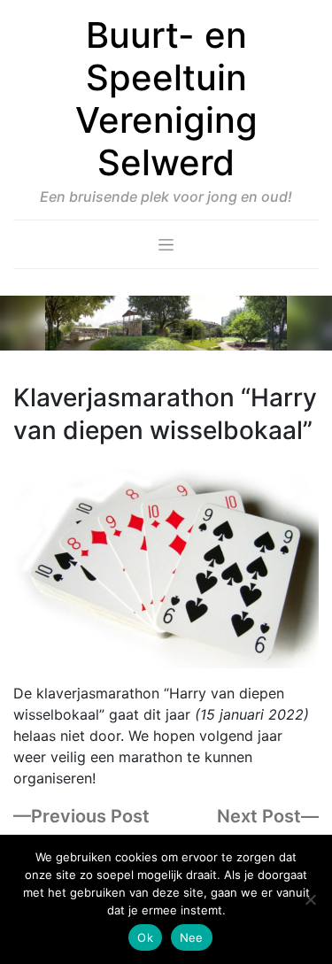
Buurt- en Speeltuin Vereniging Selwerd (166, 98)
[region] (166, 323)
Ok (145, 937)
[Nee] (310, 899)
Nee (192, 937)
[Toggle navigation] (166, 243)
